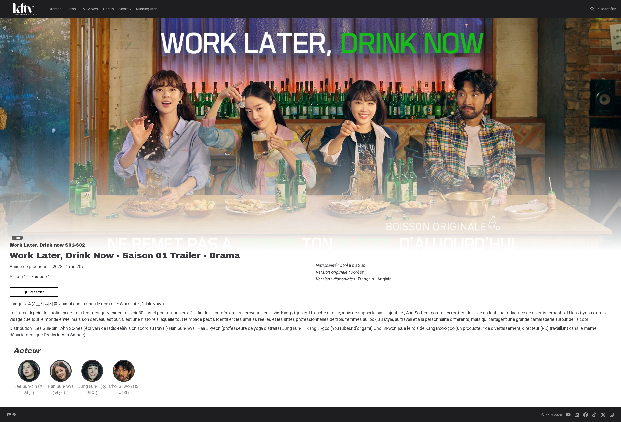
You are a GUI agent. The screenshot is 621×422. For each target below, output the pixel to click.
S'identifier (607, 9)
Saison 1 (18, 276)
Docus (108, 9)
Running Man (146, 9)
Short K (125, 9)
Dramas (55, 9)
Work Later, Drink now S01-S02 (47, 245)
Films (71, 9)
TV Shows (89, 9)
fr (9, 414)
